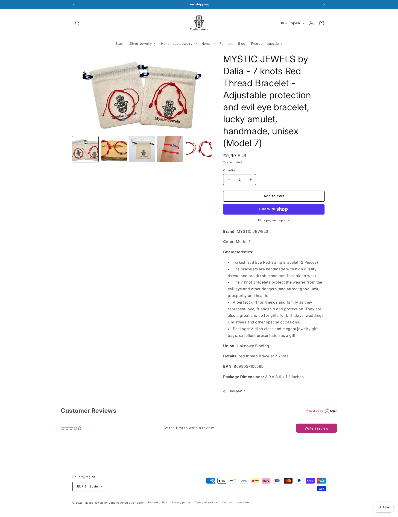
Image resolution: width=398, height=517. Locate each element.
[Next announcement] (324, 4)
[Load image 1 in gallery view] (85, 149)
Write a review (316, 428)
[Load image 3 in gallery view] (142, 149)
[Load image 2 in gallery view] (114, 149)
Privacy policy (181, 502)
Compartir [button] (236, 391)
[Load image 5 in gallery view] (199, 149)
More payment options (274, 220)
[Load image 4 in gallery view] (170, 149)
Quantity (229, 170)
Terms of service (206, 502)
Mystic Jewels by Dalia (100, 502)
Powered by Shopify (130, 502)
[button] (77, 23)
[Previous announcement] (74, 4)
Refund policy (157, 502)
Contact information (236, 502)
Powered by (314, 410)
